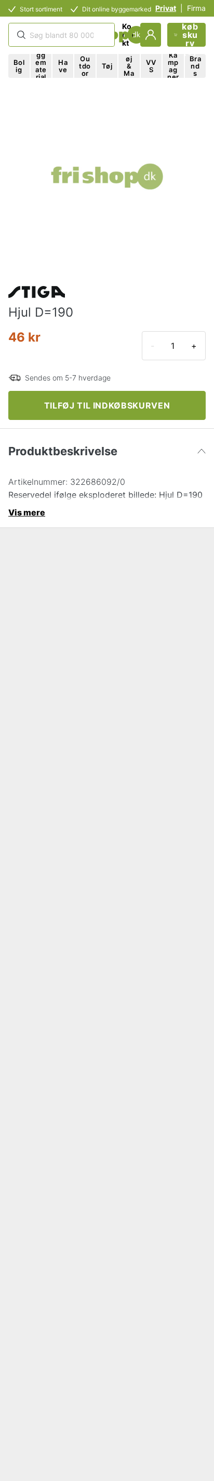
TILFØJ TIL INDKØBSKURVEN (107, 405)
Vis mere (26, 512)
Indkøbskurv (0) (190, 35)
